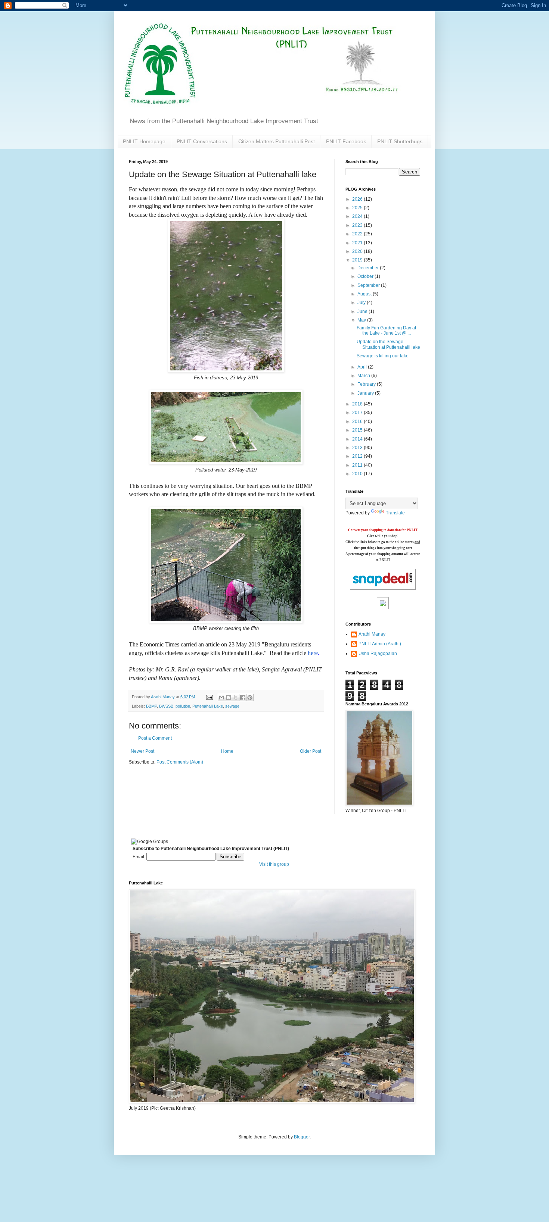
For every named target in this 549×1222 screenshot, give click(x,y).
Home (227, 751)
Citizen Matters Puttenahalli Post (276, 141)
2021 (358, 242)
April (362, 367)
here (313, 653)
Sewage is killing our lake (383, 355)
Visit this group (274, 864)
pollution (183, 706)
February (367, 384)
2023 (358, 225)
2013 (358, 447)
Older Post (310, 751)
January (366, 393)
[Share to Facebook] (242, 697)
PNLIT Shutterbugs (399, 141)
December (368, 267)
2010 (358, 473)
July (362, 302)
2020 (358, 251)
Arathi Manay (372, 634)
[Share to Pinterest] (250, 697)
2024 (358, 216)
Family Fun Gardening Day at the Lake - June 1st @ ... (386, 330)
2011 (358, 465)
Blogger (302, 1137)
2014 (358, 439)
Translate (395, 513)
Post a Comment (155, 738)
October (366, 276)
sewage (232, 706)
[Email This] (221, 697)
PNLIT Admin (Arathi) (380, 643)
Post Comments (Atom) (179, 762)
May (362, 320)
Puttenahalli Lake (207, 706)
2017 (358, 412)
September (369, 285)
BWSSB (166, 706)
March (364, 375)
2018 (358, 404)
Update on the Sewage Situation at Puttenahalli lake (388, 344)
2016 (358, 421)
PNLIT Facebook (346, 141)
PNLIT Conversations (202, 141)
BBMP (151, 706)
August (365, 294)
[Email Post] (209, 697)
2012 (358, 456)
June (363, 311)
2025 (358, 207)
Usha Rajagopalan (378, 653)
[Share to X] (235, 697)
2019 (358, 260)
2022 (358, 233)
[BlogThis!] (228, 697)
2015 (358, 430)
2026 (358, 199)
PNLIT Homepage (144, 141)
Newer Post (142, 751)
